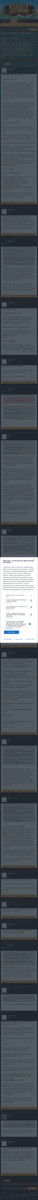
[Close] (34, 561)
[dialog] (19, 600)
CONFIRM (11, 632)
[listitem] (19, 595)
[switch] (30, 600)
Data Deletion (8, 639)
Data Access (19, 639)
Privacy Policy (30, 639)
